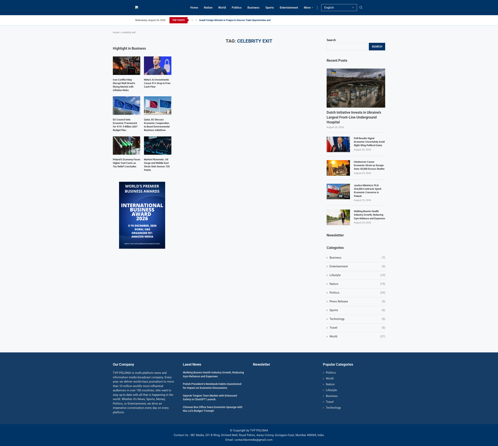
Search (331, 40)
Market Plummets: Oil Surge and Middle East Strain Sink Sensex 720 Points (157, 165)
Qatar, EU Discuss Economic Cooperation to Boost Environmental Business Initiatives (157, 125)
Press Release (357, 301)
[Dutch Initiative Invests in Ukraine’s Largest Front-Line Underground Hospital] (356, 88)
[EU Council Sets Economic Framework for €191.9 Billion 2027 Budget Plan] (126, 105)
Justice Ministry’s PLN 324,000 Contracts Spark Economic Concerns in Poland (367, 191)
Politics (237, 7)
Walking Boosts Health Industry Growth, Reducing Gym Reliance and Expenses (369, 215)
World (222, 7)
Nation (208, 7)
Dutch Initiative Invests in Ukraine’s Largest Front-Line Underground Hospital (354, 117)
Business (253, 7)
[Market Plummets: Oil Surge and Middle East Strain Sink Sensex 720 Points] (157, 145)
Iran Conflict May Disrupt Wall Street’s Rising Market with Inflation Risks (124, 85)
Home (194, 7)
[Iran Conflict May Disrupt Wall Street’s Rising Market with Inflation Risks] (126, 65)
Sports (269, 7)
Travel (357, 327)
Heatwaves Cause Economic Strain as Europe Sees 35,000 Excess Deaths (369, 165)
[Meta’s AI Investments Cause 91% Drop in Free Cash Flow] (157, 65)
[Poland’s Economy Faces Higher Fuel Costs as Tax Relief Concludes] (126, 145)
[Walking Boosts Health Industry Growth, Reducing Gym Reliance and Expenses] (338, 217)
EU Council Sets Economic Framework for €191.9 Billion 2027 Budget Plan (125, 125)
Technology (357, 319)
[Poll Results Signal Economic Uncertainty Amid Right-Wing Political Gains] (338, 144)
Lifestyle (357, 275)
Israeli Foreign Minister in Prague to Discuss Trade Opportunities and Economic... (241, 20)
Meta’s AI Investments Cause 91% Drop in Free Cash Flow (157, 83)
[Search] (361, 7)
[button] (192, 20)
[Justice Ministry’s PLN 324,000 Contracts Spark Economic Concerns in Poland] (338, 191)
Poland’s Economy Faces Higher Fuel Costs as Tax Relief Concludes (126, 163)
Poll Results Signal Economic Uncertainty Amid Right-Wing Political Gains (369, 142)
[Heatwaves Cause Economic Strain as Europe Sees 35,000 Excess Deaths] (338, 168)
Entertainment (289, 7)
